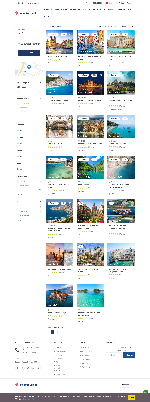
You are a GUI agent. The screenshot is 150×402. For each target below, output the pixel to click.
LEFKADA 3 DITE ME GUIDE (58, 100)
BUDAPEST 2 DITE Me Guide (89, 100)
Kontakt (46, 17)
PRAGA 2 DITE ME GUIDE (58, 57)
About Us (57, 348)
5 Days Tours (85, 367)
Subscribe (129, 355)
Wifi (21, 207)
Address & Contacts (58, 357)
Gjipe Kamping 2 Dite (117, 144)
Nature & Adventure (26, 186)
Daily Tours (84, 356)
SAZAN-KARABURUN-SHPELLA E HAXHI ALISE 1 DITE (119, 228)
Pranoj (131, 398)
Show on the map (103, 26)
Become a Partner (61, 352)
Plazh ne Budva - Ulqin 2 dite (90, 144)
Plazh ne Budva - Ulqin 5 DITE (60, 313)
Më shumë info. (28, 399)
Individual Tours (86, 352)
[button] (19, 130)
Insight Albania (60, 10)
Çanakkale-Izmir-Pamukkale (59, 269)
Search (30, 53)
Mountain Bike (24, 215)
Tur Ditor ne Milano (55, 144)
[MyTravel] (26, 385)
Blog (130, 10)
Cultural (22, 181)
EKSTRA (121, 10)
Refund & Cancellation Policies (59, 368)
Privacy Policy (59, 374)
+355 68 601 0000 (29, 353)
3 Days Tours (85, 363)
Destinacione (109, 10)
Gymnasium (24, 211)
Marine (22, 190)
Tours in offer (85, 348)
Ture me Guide (94, 10)
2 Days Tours (85, 359)
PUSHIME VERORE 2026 (78, 10)
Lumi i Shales (83, 185)
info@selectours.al (32, 3)
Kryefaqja (47, 10)
